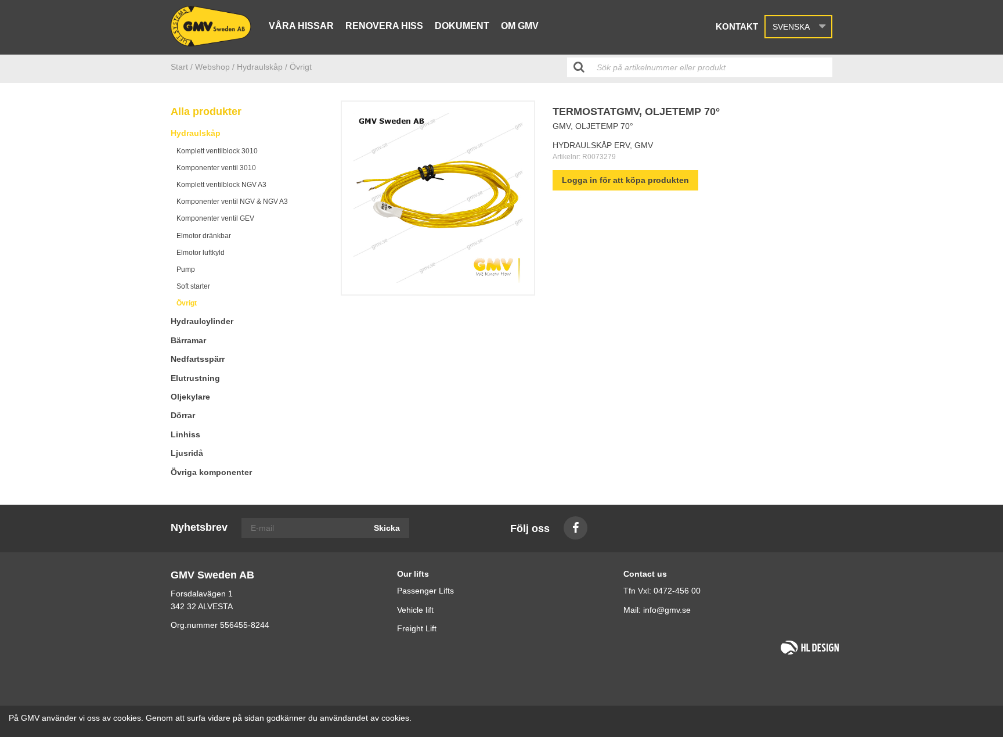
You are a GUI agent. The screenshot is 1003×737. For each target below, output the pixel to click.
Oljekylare (190, 396)
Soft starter (193, 286)
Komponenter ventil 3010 (216, 168)
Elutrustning (195, 378)
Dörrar (183, 415)
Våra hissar (301, 26)
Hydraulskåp (196, 133)
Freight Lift (416, 628)
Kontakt (737, 26)
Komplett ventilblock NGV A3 (221, 185)
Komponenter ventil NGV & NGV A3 (232, 201)
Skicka (387, 528)
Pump (185, 269)
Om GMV (520, 26)
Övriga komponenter (211, 472)
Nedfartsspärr (198, 359)
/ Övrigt (298, 66)
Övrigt (186, 303)
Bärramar (188, 340)
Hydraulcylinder (202, 321)
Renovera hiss (384, 26)
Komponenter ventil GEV (215, 218)
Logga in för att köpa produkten (625, 180)
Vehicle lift (415, 609)
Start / (182, 66)
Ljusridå (187, 453)
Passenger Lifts (425, 590)
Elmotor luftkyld (200, 253)
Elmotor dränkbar (203, 236)
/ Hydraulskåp (257, 66)
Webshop (212, 66)
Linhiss (185, 434)
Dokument (462, 26)
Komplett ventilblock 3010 (217, 151)
